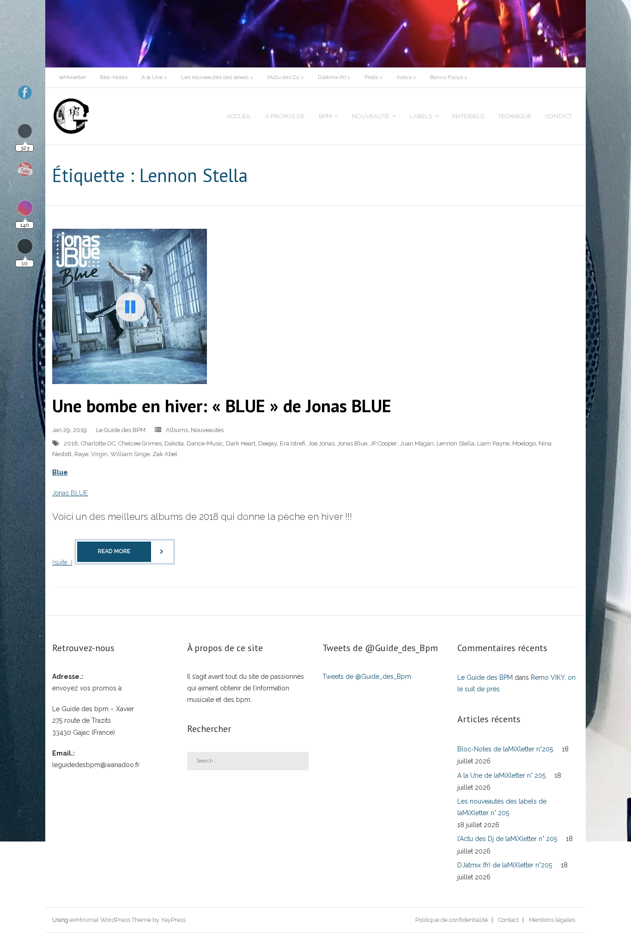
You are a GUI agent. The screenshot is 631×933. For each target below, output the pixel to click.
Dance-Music (205, 443)
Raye (81, 454)
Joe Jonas (321, 443)
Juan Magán (417, 443)
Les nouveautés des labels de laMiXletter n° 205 (501, 807)
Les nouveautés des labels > (217, 77)
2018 (71, 443)
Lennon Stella (455, 443)
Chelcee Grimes (140, 443)
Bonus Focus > (448, 77)
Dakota (174, 443)
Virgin (99, 454)
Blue (60, 472)
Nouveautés (207, 430)
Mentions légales (552, 919)
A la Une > (154, 77)
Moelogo (524, 443)
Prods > (373, 77)
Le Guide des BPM (121, 430)
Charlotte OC (98, 443)
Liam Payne (493, 443)
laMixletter (72, 77)
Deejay (267, 443)
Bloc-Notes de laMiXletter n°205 (505, 749)
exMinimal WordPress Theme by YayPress (128, 919)
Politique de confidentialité (451, 919)
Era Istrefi (292, 443)
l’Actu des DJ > (285, 77)
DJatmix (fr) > (334, 77)
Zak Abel (164, 454)
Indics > (406, 77)
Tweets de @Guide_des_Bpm (366, 676)
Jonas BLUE (70, 493)
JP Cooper (383, 443)
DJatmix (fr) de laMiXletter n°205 (504, 865)
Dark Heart (240, 443)
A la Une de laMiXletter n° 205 (501, 775)
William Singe (130, 454)
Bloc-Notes (113, 77)
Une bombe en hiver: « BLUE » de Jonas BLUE (221, 405)
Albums (177, 430)
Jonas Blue (352, 443)
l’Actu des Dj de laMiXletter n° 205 (507, 838)
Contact (508, 919)
